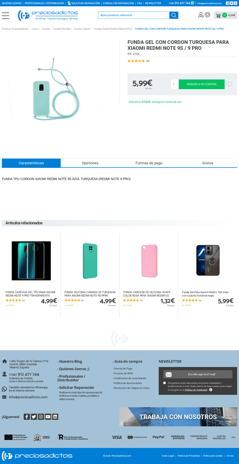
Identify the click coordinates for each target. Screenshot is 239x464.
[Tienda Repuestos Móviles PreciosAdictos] (48, 15)
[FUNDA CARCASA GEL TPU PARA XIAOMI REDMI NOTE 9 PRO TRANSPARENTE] (31, 261)
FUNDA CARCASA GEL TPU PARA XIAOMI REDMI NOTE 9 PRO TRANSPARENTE (30, 294)
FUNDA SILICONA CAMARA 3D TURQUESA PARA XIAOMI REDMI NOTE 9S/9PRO (90, 294)
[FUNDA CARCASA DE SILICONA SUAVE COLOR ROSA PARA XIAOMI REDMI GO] (149, 261)
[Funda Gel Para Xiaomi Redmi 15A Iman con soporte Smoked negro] (207, 261)
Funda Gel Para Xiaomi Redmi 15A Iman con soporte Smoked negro (205, 294)
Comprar (31, 314)
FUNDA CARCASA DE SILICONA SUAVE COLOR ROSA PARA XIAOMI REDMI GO (146, 294)
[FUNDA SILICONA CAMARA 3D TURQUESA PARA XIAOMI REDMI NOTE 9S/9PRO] (90, 261)
